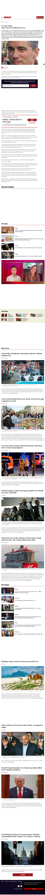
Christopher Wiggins (5, 451)
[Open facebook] (19, 887)
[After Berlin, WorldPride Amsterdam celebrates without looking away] (22, 371)
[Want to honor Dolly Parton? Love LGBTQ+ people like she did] (7, 255)
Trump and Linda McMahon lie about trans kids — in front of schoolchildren (28, 609)
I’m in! (33, 85)
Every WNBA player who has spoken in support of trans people (28, 247)
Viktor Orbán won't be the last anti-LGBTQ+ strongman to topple (22, 727)
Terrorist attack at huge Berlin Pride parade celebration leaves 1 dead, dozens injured (21, 447)
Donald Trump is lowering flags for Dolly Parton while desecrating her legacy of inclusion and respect (29, 239)
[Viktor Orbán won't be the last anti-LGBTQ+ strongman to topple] (22, 744)
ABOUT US (6, 881)
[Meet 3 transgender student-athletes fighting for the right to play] (7, 633)
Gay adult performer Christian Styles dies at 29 (25, 600)
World (6, 22)
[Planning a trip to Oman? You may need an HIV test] (22, 677)
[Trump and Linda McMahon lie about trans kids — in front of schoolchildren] (7, 607)
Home (2, 22)
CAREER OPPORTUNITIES (13, 881)
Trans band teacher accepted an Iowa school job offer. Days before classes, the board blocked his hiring (28, 625)
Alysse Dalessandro (5, 358)
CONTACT (2, 881)
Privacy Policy (27, 884)
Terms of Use (35, 884)
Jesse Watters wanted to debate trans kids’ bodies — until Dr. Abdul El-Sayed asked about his (28, 592)
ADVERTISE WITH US (21, 881)
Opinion (16, 228)
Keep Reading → (15, 392)
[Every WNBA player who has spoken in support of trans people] (7, 246)
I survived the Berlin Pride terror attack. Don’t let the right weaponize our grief (20, 400)
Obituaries (17, 598)
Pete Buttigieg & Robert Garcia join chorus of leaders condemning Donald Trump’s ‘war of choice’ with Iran (20, 836)
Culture (16, 245)
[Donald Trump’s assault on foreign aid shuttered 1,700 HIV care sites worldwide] (22, 509)
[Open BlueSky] (21, 887)
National (16, 589)
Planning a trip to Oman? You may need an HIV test (19, 661)
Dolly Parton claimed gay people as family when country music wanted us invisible (28, 231)
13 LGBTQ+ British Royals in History (25, 319)
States (16, 623)
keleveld (6, 66)
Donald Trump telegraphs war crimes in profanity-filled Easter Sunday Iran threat (21, 770)
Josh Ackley (4, 730)
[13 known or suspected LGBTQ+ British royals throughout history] (18, 319)
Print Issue (17, 632)
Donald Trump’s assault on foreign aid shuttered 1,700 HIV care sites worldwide (22, 492)
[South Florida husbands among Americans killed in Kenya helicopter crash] (18, 315)
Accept (33, 888)
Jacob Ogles (4, 495)
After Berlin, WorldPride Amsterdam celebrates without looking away (21, 354)
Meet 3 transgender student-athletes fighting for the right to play (29, 634)
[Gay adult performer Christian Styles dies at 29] (7, 599)
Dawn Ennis (4, 664)
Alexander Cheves (4, 403)
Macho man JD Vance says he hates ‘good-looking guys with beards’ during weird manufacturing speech (28, 617)
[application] (23, 272)
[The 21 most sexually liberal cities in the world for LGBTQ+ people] (33, 315)
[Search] (35, 17)
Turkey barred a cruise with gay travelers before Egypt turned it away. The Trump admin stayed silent (21, 539)
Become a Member (32, 120)
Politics (16, 236)
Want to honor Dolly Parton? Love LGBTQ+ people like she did (28, 256)
